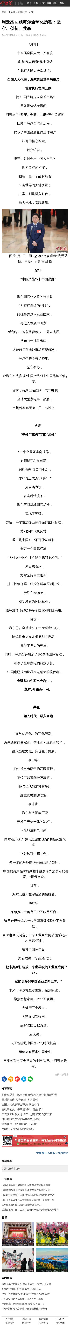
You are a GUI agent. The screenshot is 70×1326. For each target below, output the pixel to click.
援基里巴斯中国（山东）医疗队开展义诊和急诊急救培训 (30, 1209)
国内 (49, 3)
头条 (36, 3)
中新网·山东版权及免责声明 (52, 1153)
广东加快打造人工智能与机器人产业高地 (22, 1299)
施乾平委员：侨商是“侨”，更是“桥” (22, 1109)
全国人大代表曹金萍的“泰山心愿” (21, 1104)
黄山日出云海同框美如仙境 (52, 1271)
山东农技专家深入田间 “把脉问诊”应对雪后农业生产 (28, 1195)
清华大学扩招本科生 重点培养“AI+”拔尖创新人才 (26, 1284)
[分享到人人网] (23, 1079)
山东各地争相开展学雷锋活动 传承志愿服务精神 (26, 1185)
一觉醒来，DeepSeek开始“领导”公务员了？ (23, 1304)
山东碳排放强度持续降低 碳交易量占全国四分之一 (27, 1190)
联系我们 (43, 1319)
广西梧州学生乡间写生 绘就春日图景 (52, 1245)
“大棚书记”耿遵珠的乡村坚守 (18, 1129)
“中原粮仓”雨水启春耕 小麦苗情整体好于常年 (25, 1308)
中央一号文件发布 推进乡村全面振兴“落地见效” (26, 1294)
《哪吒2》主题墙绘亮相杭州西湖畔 (18, 1271)
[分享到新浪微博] (17, 1079)
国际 (55, 3)
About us (26, 1319)
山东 (42, 3)
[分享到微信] (30, 1079)
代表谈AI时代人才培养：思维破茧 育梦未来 (27, 1114)
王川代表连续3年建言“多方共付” (20, 1099)
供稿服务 (9, 1323)
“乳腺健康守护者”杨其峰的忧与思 (21, 1119)
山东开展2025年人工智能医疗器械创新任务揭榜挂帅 (28, 1200)
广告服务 (60, 1319)
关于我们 (9, 1319)
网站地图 (60, 1323)
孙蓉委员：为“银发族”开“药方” (19, 1124)
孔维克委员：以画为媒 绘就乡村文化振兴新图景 (29, 1094)
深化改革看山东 (12, 1168)
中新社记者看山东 (17, 12)
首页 (29, 3)
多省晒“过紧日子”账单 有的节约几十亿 (21, 1289)
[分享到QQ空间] (10, 1079)
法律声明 (26, 1323)
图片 (62, 3)
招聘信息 (43, 1323)
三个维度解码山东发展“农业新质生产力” (22, 1205)
